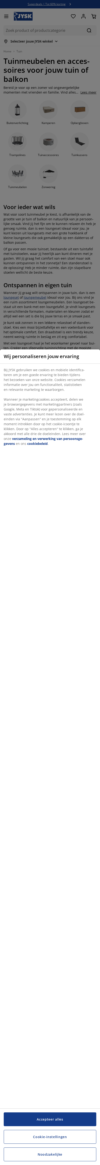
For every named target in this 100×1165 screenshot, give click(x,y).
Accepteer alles (50, 1119)
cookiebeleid (37, 443)
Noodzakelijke (50, 1154)
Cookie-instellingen (50, 1137)
